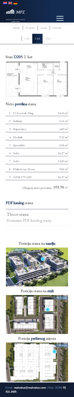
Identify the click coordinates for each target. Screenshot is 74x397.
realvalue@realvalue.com (30, 387)
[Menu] (57, 15)
